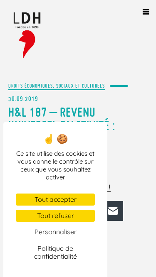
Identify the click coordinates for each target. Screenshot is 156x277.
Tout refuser (55, 215)
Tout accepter (56, 199)
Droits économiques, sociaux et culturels (56, 86)
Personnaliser (56, 232)
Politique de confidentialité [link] (55, 252)
